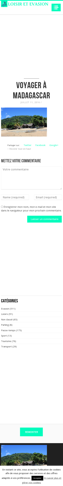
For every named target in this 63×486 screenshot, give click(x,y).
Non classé (7, 319)
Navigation (56, 7)
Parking (5, 324)
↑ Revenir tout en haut (19, 148)
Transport (6, 346)
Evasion (5, 308)
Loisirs (4, 313)
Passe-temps (8, 330)
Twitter (27, 145)
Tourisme (6, 341)
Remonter (31, 431)
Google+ (53, 145)
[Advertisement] (31, 260)
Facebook (40, 145)
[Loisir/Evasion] (25, 4)
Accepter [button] (37, 478)
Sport (4, 335)
